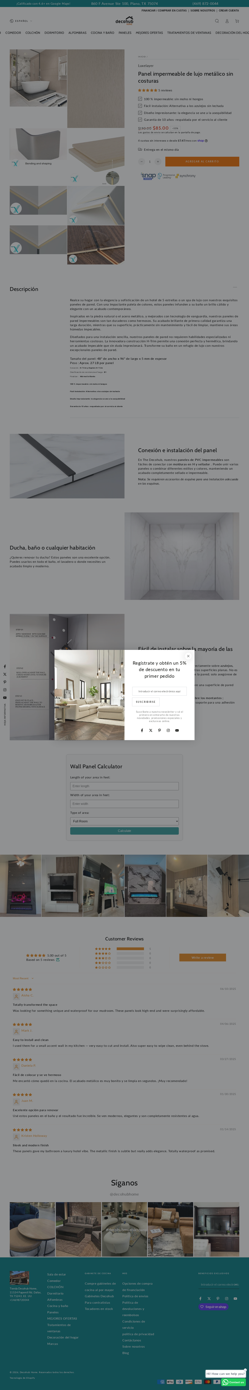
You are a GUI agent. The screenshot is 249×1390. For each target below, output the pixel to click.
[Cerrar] (188, 656)
